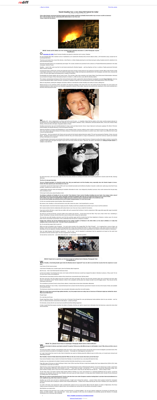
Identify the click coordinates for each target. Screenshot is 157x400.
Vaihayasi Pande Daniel (76, 398)
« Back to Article (44, 7)
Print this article (112, 7)
